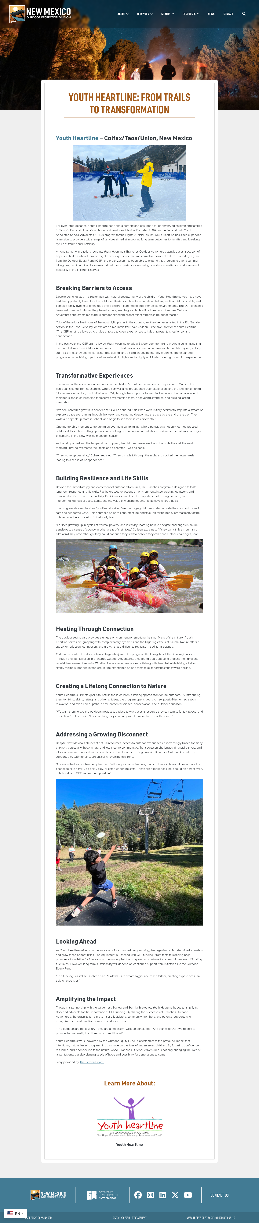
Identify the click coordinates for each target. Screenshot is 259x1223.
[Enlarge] (162, 150)
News (211, 14)
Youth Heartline (77, 138)
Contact (228, 14)
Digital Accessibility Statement (130, 1218)
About (121, 14)
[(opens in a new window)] (102, 1195)
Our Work (143, 14)
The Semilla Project (92, 1062)
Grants (165, 14)
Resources (189, 14)
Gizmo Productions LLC (223, 1218)
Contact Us (219, 1195)
